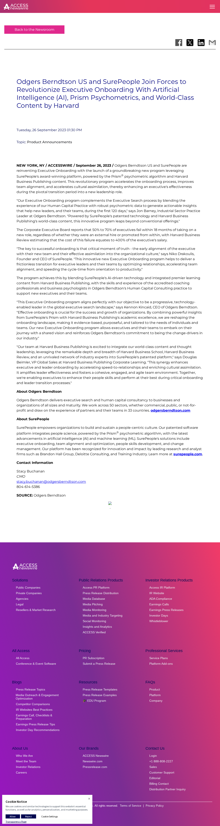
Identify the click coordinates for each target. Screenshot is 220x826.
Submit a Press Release (99, 663)
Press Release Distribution (101, 593)
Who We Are (24, 755)
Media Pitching (93, 604)
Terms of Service (130, 805)
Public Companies (28, 587)
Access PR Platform (96, 587)
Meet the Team (26, 761)
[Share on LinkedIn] (201, 42)
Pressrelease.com (95, 767)
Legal (19, 604)
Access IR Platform (162, 587)
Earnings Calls (159, 604)
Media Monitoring (94, 610)
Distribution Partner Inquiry (167, 789)
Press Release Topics (30, 689)
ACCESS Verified (94, 632)
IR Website (156, 593)
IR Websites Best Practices (34, 709)
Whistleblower (158, 621)
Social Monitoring (94, 621)
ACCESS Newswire (96, 755)
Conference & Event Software (36, 663)
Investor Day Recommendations (38, 730)
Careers (21, 772)
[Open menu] (212, 7)
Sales (153, 767)
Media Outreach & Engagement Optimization (37, 696)
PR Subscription (93, 658)
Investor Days (158, 615)
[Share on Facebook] (178, 42)
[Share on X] (189, 42)
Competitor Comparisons (33, 704)
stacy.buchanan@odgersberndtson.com (51, 482)
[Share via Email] (212, 42)
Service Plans (158, 658)
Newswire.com (92, 761)
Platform (155, 695)
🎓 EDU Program (94, 700)
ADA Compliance (160, 598)
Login (153, 755)
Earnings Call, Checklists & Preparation (34, 717)
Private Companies (29, 593)
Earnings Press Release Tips (35, 724)
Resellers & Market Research (36, 610)
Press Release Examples (100, 695)
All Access (22, 658)
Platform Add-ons (161, 663)
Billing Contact (159, 783)
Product (154, 689)
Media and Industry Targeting (102, 615)
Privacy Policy (155, 805)
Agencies (22, 598)
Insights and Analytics (97, 626)
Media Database (94, 598)
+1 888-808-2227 (161, 761)
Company (155, 700)
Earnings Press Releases (166, 610)
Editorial (154, 778)
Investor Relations (28, 767)
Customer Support (161, 772)
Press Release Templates (100, 689)
